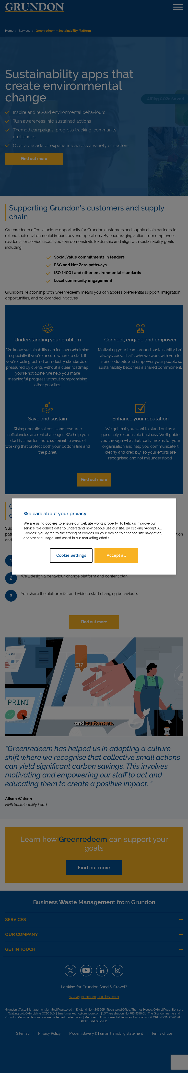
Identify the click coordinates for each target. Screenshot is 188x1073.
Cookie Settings (71, 555)
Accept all (116, 555)
